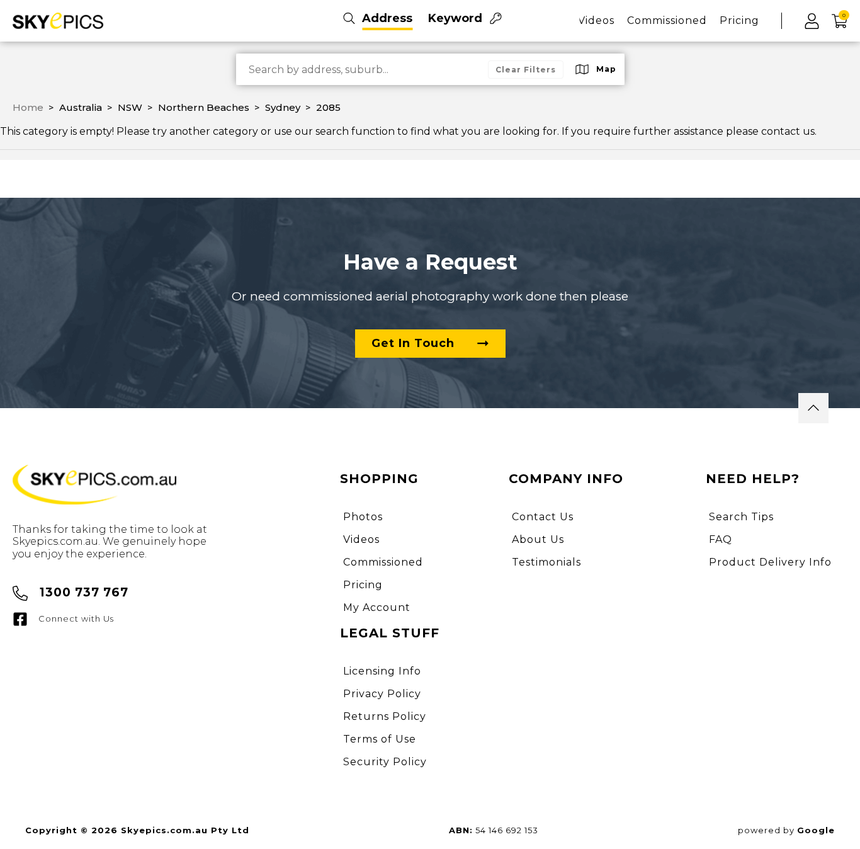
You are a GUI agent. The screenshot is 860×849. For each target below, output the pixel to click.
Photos (363, 517)
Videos (596, 20)
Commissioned (667, 20)
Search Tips (741, 517)
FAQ (720, 539)
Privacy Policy (382, 694)
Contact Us (543, 517)
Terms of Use (379, 739)
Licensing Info (382, 671)
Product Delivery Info (770, 562)
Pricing (739, 20)
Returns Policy (384, 716)
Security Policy (385, 762)
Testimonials (546, 562)
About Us (538, 539)
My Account (376, 607)
